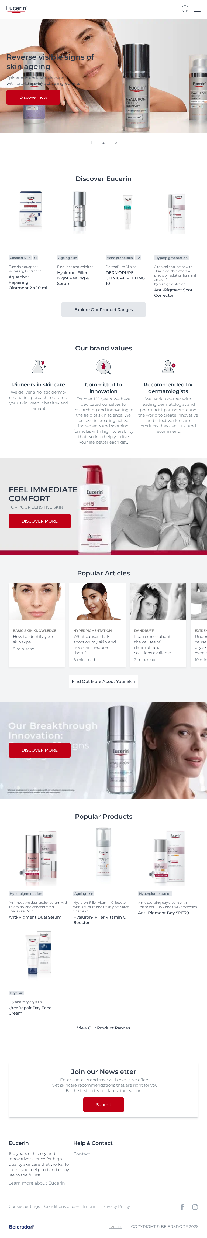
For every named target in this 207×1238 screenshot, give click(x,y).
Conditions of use (61, 1206)
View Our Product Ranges (103, 1028)
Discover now (33, 97)
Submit (103, 1104)
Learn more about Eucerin (37, 1183)
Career (115, 1227)
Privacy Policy (116, 1206)
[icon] (182, 1207)
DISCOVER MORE (40, 521)
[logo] (16, 9)
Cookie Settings (24, 1206)
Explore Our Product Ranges (103, 309)
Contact (81, 1154)
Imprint (90, 1206)
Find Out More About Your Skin (103, 681)
